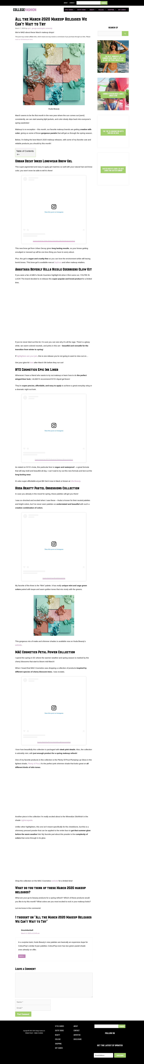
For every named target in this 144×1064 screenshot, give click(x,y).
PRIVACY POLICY (29, 1033)
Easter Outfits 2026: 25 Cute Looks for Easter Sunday (113, 169)
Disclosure (78, 1039)
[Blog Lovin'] (128, 3)
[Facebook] (110, 3)
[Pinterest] (124, 3)
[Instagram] (119, 3)
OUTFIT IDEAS (59, 1030)
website (18, 645)
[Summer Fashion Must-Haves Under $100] (113, 108)
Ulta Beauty (75, 481)
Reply (21, 956)
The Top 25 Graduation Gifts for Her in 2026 (113, 132)
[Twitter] (115, 3)
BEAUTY (57, 1035)
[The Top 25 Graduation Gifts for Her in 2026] (113, 146)
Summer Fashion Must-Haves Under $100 (113, 95)
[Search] (103, 3)
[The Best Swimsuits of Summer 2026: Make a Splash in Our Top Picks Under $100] (113, 71)
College (101, 10)
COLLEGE (58, 1039)
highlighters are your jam (27, 356)
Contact (72, 3)
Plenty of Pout (34, 764)
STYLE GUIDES (59, 1026)
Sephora (58, 262)
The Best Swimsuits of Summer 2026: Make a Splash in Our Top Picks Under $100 (113, 58)
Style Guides (69, 10)
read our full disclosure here (24, 39)
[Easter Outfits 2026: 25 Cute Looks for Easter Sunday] (113, 183)
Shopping (111, 10)
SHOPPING (58, 1043)
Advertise (77, 1035)
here (32, 363)
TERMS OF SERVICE (38, 1033)
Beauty (92, 10)
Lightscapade (26, 820)
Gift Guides (122, 10)
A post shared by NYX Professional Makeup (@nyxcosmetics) (54, 459)
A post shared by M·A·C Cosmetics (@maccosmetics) (54, 742)
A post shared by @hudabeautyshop (54, 578)
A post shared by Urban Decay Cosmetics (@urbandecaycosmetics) (54, 240)
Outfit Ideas (81, 10)
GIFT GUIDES (59, 1048)
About (66, 3)
